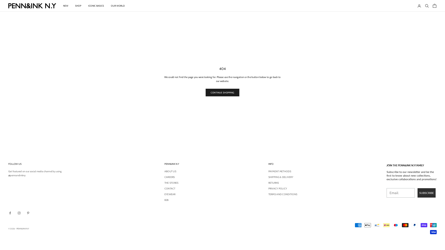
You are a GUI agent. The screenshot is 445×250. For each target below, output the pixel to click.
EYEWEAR (170, 194)
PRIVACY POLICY (277, 188)
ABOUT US (170, 171)
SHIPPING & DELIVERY (280, 177)
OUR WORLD (118, 5)
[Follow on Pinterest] (28, 213)
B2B (166, 200)
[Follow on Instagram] (19, 213)
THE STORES (171, 182)
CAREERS (169, 177)
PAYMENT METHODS (279, 171)
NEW (65, 5)
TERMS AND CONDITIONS (282, 194)
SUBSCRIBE (426, 193)
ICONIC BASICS (96, 5)
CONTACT (169, 188)
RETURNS (273, 182)
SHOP (78, 5)
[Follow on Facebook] (10, 213)
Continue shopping (222, 92)
